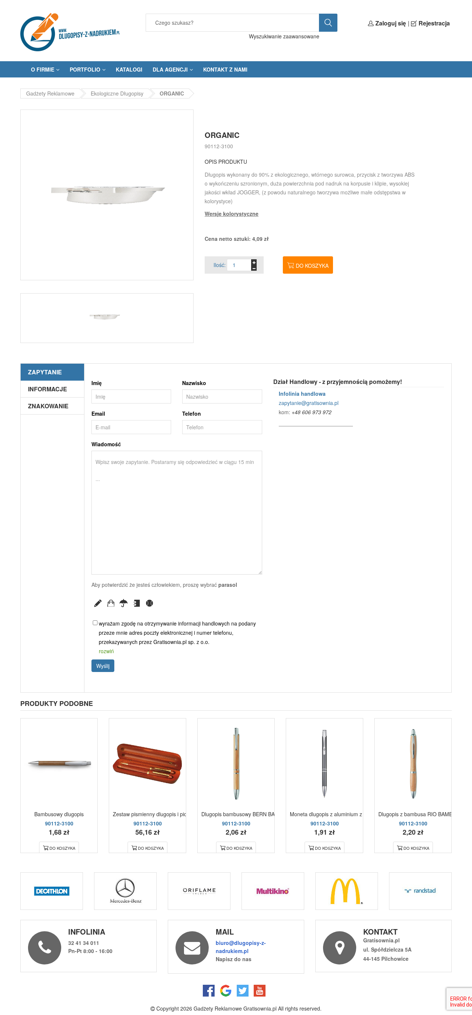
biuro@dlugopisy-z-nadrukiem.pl (241, 947)
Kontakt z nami (225, 69)
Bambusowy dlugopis (59, 814)
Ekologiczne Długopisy (117, 93)
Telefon (191, 413)
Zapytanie (45, 372)
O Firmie (42, 69)
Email (98, 413)
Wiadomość (106, 444)
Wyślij (103, 665)
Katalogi (129, 69)
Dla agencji (170, 69)
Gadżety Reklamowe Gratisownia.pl (235, 1008)
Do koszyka (312, 265)
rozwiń (106, 651)
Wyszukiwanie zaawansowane (284, 36)
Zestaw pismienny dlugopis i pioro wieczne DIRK (169, 814)
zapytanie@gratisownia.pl (309, 402)
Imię (96, 383)
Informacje (47, 389)
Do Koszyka (62, 848)
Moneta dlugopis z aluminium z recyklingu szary (345, 814)
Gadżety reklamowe (50, 93)
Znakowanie (48, 406)
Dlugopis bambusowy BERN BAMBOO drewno (255, 814)
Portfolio (85, 69)
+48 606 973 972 (312, 412)
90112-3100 (219, 146)
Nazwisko (194, 383)
